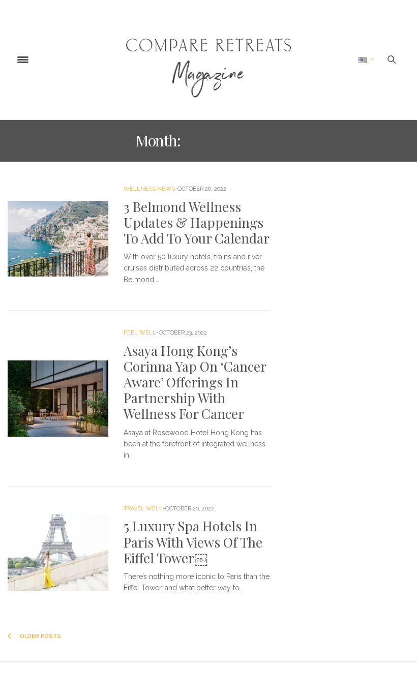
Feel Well (140, 332)
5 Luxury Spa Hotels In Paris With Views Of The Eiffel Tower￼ (193, 541)
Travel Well (143, 508)
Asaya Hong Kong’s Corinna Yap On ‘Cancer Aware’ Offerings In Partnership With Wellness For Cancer (195, 382)
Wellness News (149, 189)
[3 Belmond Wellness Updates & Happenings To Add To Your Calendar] (58, 239)
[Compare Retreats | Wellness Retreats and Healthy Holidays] (208, 59)
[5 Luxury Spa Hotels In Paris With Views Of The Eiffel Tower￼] (58, 552)
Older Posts (39, 636)
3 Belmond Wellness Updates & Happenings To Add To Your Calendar (197, 222)
